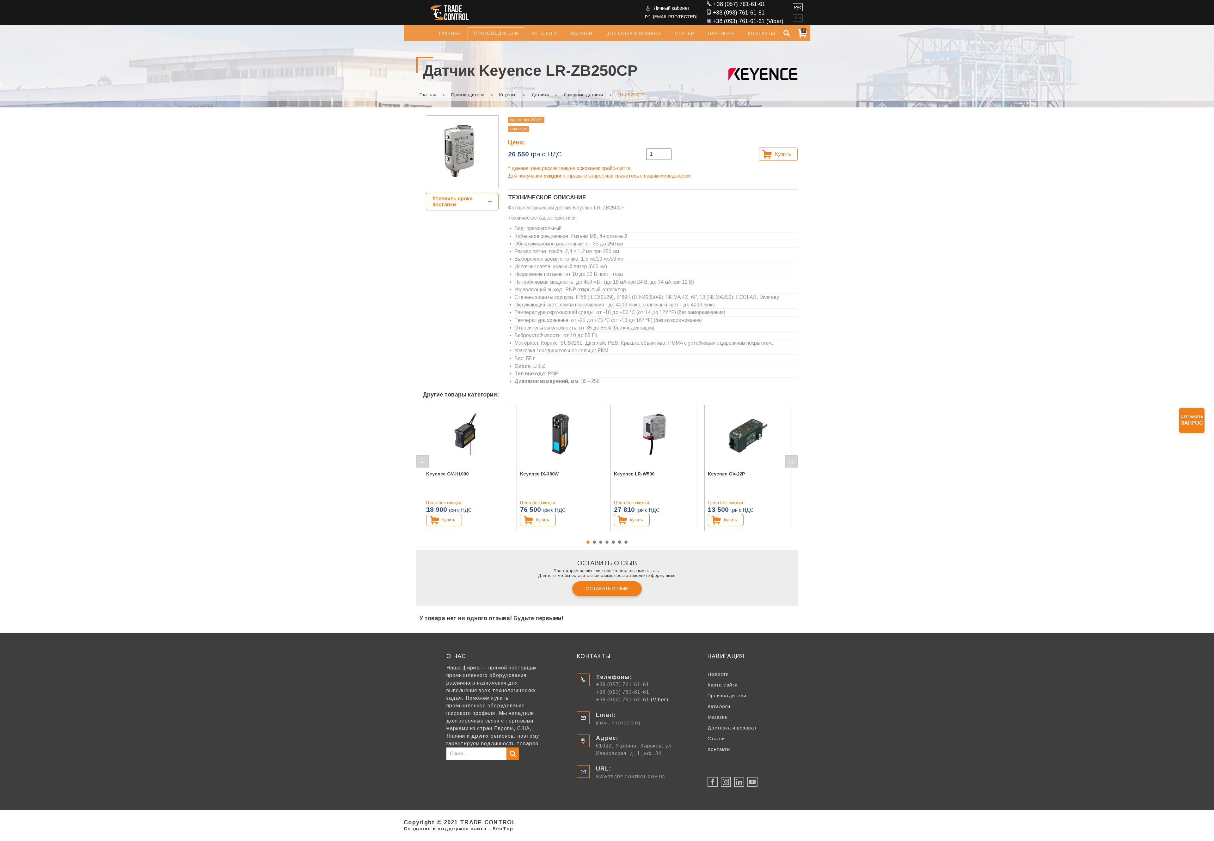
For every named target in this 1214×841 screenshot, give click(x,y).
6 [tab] (619, 542)
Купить (783, 154)
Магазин (581, 33)
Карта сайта (723, 684)
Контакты (761, 33)
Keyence (508, 94)
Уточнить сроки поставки (452, 201)
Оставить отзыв (607, 588)
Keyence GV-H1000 (447, 473)
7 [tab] (626, 542)
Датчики (540, 94)
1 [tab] (588, 542)
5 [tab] (613, 542)
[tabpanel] (466, 468)
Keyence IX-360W (539, 473)
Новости (718, 674)
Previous (422, 461)
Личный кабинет (672, 8)
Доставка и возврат (633, 33)
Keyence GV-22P (726, 473)
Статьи (685, 33)
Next (791, 461)
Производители (467, 94)
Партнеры (721, 33)
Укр (797, 17)
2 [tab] (594, 542)
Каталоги (544, 33)
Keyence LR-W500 (634, 473)
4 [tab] (607, 542)
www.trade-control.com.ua (630, 777)
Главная (450, 33)
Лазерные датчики (583, 94)
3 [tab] (601, 542)
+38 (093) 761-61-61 (739, 12)
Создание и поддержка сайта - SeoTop (458, 828)
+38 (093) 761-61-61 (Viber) (748, 21)
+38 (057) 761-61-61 (739, 4)
